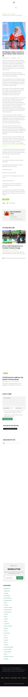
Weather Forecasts (8, 656)
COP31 (5, 621)
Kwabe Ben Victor (6, 58)
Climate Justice (7, 612)
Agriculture (7, 591)
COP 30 (6, 614)
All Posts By (16, 219)
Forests (6, 637)
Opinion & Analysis (8, 647)
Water (5, 654)
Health (13, 13)
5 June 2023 (14, 58)
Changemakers (8, 600)
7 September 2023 (15, 250)
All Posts (8, 13)
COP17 (5, 616)
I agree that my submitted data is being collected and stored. (13, 415)
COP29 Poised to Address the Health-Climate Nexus (12, 378)
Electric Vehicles (8, 626)
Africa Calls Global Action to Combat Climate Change (12, 247)
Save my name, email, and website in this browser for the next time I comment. (13, 411)
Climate (5, 241)
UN (3, 199)
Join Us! (22, 671)
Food (5, 635)
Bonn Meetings (8, 598)
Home (3, 13)
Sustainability (12, 241)
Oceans (6, 644)
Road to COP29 (7, 649)
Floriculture (7, 633)
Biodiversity (7, 595)
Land (5, 642)
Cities (5, 602)
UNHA (7, 199)
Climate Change (8, 607)
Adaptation (7, 588)
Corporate (6, 623)
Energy (6, 628)
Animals (6, 593)
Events (5, 630)
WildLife (6, 658)
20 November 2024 (15, 381)
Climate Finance (8, 609)
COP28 (5, 619)
